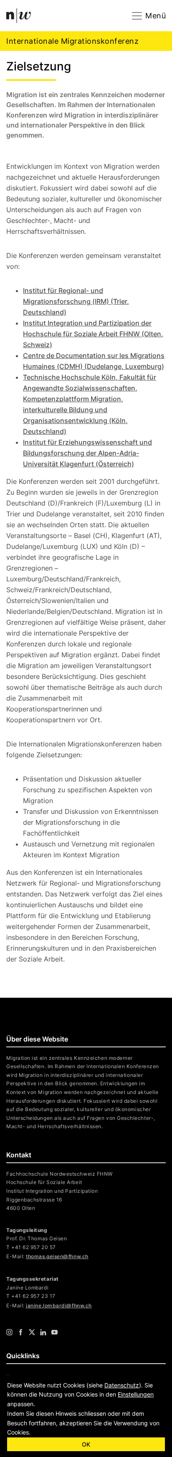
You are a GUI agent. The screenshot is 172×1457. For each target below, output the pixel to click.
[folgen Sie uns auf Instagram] (9, 1332)
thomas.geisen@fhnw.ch (57, 1256)
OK (86, 1444)
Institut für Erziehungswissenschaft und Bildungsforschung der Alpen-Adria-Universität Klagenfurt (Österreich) (87, 453)
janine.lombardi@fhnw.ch (58, 1305)
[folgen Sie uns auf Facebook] (21, 1332)
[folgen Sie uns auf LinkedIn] (43, 1332)
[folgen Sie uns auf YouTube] (54, 1332)
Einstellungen (136, 1394)
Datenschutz (121, 1385)
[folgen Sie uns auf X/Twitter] (32, 1332)
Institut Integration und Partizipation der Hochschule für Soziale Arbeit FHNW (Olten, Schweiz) (93, 334)
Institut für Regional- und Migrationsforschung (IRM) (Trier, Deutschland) (76, 301)
